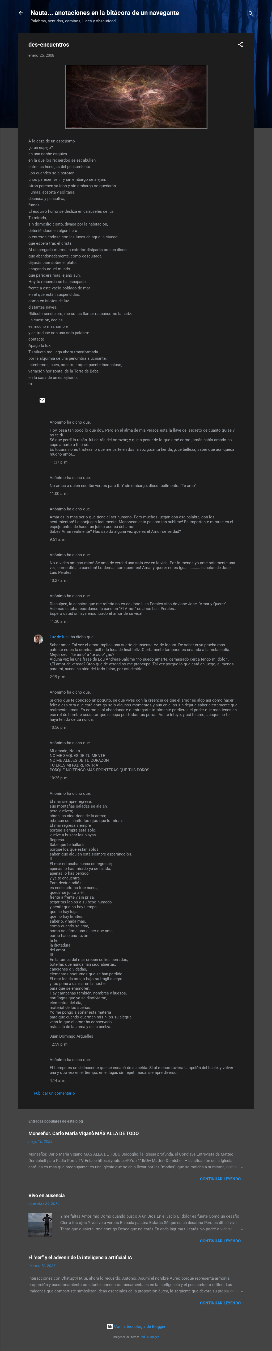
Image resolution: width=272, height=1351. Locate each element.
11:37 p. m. (59, 462)
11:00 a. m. (59, 493)
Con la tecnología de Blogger (139, 1326)
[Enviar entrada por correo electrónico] (42, 402)
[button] (240, 45)
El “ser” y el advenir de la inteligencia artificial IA (80, 1257)
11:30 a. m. (59, 621)
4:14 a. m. (58, 1080)
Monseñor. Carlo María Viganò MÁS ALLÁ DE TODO (83, 1133)
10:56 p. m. (59, 727)
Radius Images (149, 1337)
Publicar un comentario (54, 1093)
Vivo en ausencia (46, 1195)
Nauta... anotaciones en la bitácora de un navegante (105, 13)
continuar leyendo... (222, 1179)
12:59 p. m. (59, 1044)
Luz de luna (60, 636)
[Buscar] (251, 14)
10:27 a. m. (59, 580)
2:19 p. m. (58, 676)
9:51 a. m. (58, 539)
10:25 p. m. (59, 778)
